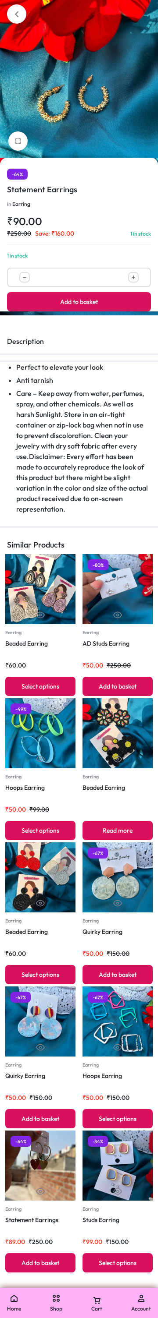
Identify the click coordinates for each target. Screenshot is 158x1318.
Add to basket (79, 302)
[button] (118, 686)
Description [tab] (25, 341)
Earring (21, 204)
